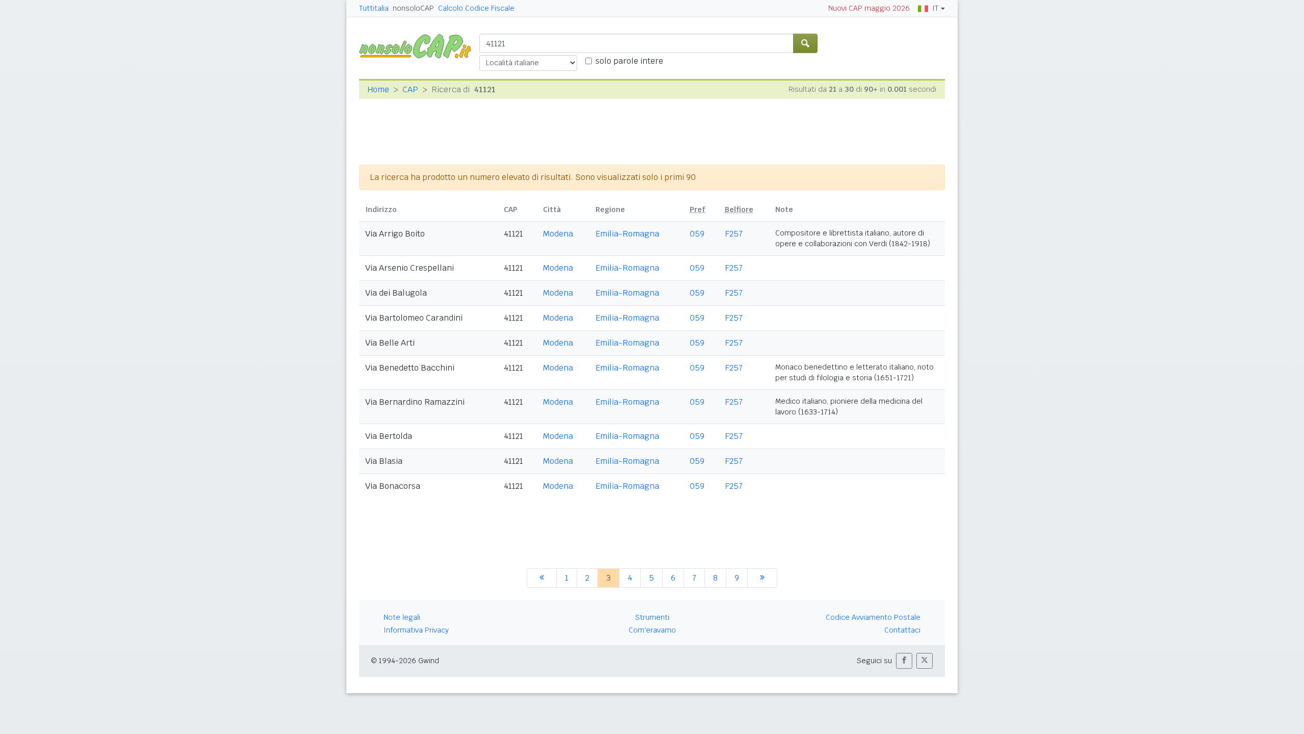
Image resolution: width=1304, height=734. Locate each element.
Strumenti (652, 617)
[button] (904, 661)
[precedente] (542, 578)
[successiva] (762, 578)
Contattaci (902, 630)
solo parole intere (629, 61)
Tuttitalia (374, 8)
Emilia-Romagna (627, 233)
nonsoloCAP (413, 8)
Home (378, 89)
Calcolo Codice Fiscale (476, 8)
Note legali (402, 617)
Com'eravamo (652, 630)
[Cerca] (805, 43)
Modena (558, 233)
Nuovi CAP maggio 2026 (869, 8)
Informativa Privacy (416, 630)
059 (697, 233)
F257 (734, 233)
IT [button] (935, 8)
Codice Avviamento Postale (873, 617)
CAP (410, 89)
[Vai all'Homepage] (419, 45)
